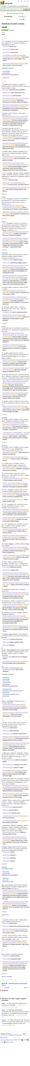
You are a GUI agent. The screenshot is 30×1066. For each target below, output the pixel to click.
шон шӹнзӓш (6, 71)
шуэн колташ (6, 873)
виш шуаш (5, 879)
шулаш (3, 976)
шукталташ (5, 252)
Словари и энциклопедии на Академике (14, 6)
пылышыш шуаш (7, 690)
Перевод (11, 30)
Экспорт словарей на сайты (6, 1039)
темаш (3, 221)
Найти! (26, 9)
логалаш (4, 417)
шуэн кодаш (6, 871)
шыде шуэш (6, 695)
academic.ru (6, 2)
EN (18, 1)
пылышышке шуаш (17, 690)
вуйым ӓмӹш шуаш (8, 881)
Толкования (8, 16)
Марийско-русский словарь (15, 13)
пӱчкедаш (9, 976)
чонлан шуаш (6, 694)
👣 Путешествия (4, 1037)
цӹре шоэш (6, 692)
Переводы (22, 16)
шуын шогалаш (7, 682)
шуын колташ (6, 73)
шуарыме (6, 987)
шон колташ (6, 677)
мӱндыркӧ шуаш (7, 689)
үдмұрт (4, 1020)
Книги (8, 19)
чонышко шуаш (15, 694)
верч (7, 914)
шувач (25, 987)
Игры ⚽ (21, 19)
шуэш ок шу (6, 77)
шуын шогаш (6, 684)
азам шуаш (6, 878)
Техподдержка (11, 1034)
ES (24, 1)
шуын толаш (6, 680)
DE (21, 1)
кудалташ (4, 867)
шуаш (3, 1003)
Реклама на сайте (18, 1034)
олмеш (3, 914)
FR (27, 1)
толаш (3, 197)
